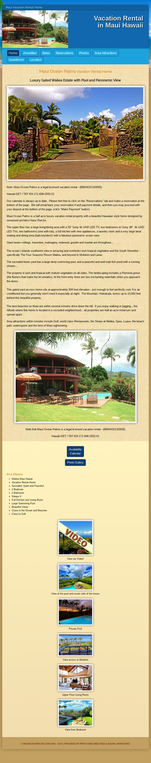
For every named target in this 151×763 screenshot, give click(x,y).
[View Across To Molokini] (75, 655)
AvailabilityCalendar (75, 451)
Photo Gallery (75, 462)
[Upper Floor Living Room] (75, 690)
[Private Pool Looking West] (75, 624)
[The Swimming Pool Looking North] (75, 589)
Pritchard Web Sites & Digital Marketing (105, 744)
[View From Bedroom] (75, 725)
